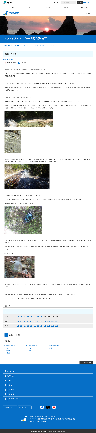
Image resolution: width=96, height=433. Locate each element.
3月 (25, 316)
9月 (45, 321)
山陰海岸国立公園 (32, 346)
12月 (56, 321)
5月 (31, 316)
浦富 (30, 350)
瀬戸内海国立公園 (54, 346)
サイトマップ (8, 407)
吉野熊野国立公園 (10, 346)
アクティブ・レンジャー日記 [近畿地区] (33, 46)
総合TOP (88, 13)
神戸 (52, 348)
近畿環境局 (16, 46)
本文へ (56, 2)
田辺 (8, 353)
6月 (35, 316)
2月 (21, 316)
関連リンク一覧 (23, 407)
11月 (52, 321)
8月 (41, 316)
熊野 (8, 350)
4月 (28, 316)
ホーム (12, 7)
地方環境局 (7, 46)
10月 (48, 321)
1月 (18, 316)
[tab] (6, 335)
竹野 (30, 348)
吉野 (8, 348)
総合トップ (10, 371)
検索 (80, 2)
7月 (38, 316)
